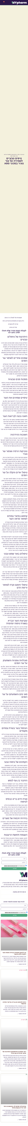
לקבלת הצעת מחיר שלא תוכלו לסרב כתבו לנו (14, 331)
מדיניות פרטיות (13, 865)
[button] (2, 892)
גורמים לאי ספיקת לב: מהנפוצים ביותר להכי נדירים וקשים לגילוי (15, 1107)
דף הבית (22, 154)
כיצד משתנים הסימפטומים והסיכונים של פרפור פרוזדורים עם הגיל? (14, 1052)
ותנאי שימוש (7, 865)
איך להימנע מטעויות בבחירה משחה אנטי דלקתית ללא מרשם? (14, 953)
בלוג (18, 154)
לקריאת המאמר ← (21, 964)
